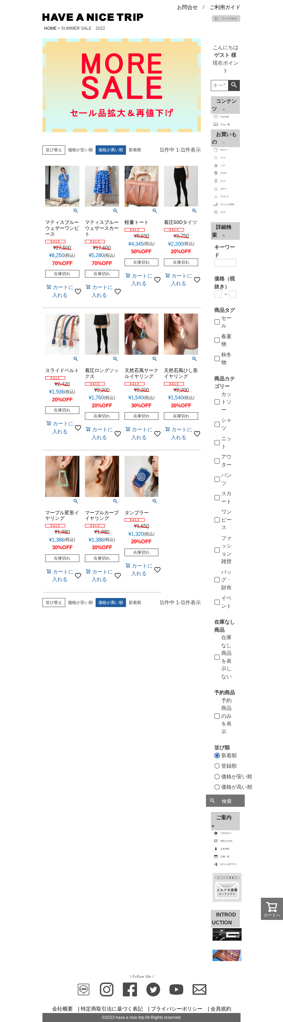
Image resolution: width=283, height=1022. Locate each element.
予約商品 (224, 692)
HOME (50, 28)
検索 (234, 85)
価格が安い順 (80, 149)
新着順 (135, 149)
